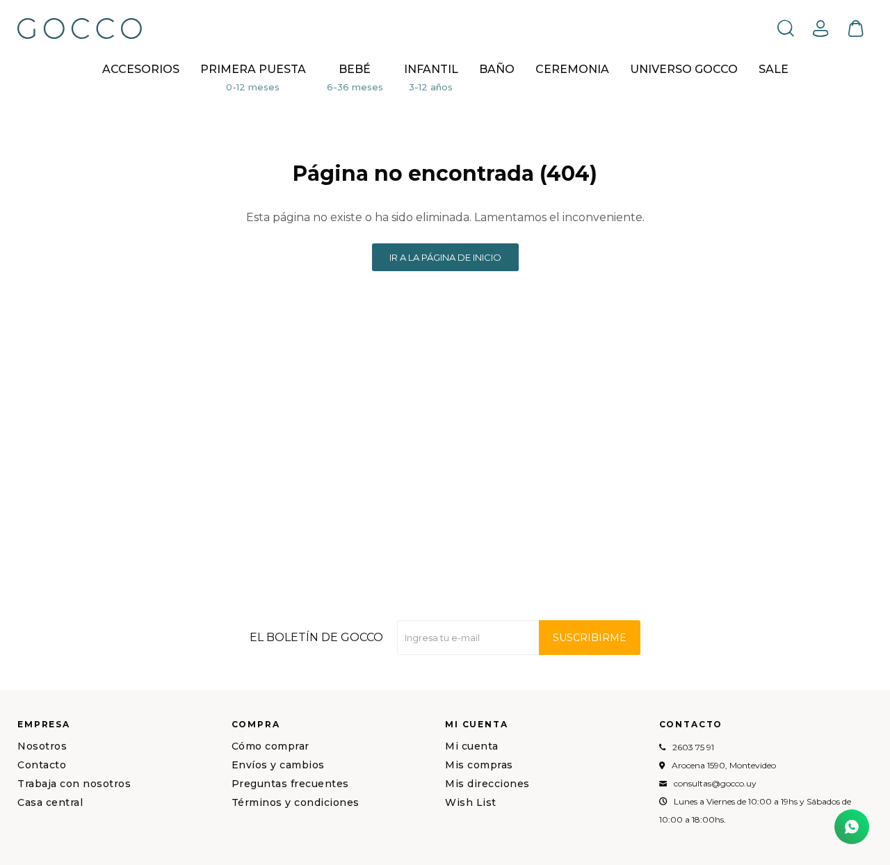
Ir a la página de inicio (445, 257)
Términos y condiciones (295, 802)
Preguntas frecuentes (290, 783)
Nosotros (42, 746)
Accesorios (140, 69)
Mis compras (479, 765)
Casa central (50, 802)
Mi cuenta (472, 746)
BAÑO (497, 69)
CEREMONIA (572, 69)
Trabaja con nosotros (74, 783)
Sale (773, 69)
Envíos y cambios (278, 765)
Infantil (431, 69)
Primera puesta (253, 69)
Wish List (470, 802)
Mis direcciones (487, 783)
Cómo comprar (270, 746)
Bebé (355, 69)
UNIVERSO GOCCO (684, 69)
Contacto (41, 765)
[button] (785, 27)
